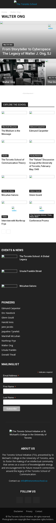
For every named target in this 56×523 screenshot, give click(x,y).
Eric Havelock (8, 312)
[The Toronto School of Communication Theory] (14, 148)
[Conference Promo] (42, 209)
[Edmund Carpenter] (42, 119)
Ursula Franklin (9, 350)
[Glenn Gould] (42, 183)
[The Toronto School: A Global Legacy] (9, 260)
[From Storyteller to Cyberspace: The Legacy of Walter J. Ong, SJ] (28, 40)
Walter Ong (8, 45)
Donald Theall (9, 354)
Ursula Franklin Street (31, 271)
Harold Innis (8, 322)
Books (5, 156)
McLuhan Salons (10, 195)
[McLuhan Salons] (14, 183)
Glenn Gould (35, 191)
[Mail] (28, 500)
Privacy (29, 511)
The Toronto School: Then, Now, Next (41, 216)
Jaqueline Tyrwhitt (10, 331)
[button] (51, 4)
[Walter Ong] (22, 75)
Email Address (11, 375)
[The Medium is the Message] (14, 119)
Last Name (9, 397)
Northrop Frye (9, 340)
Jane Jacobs (7, 326)
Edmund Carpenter (37, 127)
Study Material (36, 156)
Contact (38, 511)
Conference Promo (39, 220)
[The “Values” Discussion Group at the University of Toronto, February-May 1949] (42, 148)
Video (4, 217)
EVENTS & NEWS (12, 250)
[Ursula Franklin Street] (9, 275)
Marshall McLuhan (9, 127)
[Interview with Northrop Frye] (14, 209)
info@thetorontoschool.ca (34, 480)
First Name (9, 386)
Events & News (8, 191)
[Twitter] (36, 500)
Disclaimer (18, 511)
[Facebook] (19, 500)
